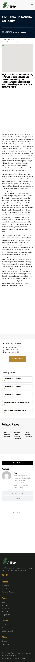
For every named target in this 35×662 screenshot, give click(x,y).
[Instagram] (7, 575)
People (5, 582)
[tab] (17, 463)
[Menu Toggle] (32, 5)
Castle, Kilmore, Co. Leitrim (12, 378)
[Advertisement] (17, 112)
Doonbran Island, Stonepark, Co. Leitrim (16, 402)
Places (10, 39)
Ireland (4, 39)
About (4, 637)
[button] (4, 380)
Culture (5, 621)
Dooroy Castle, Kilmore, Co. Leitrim (15, 410)
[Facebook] (3, 575)
